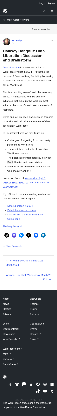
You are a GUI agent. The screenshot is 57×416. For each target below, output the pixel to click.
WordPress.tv (11, 339)
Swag (34, 339)
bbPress (9, 359)
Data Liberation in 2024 (20, 205)
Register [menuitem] (52, 3)
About (6, 298)
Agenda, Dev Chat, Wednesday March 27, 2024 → (28, 277)
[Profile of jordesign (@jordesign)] (6, 42)
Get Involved (37, 323)
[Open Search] (43, 11)
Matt (7, 353)
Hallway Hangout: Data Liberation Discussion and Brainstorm (24, 55)
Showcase (35, 298)
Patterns (34, 314)
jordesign (17, 40)
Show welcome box (41, 29)
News (6, 303)
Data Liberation (11, 67)
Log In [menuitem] (42, 3)
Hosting (7, 308)
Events (33, 328)
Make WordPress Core (18, 19)
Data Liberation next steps (21, 210)
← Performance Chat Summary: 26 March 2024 (24, 262)
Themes (34, 303)
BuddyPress (11, 364)
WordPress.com (13, 348)
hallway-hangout (12, 226)
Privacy (7, 314)
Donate (35, 334)
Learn (6, 323)
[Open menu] (52, 11)
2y (13, 43)
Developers (9, 334)
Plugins (33, 308)
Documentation (11, 328)
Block (10, 162)
